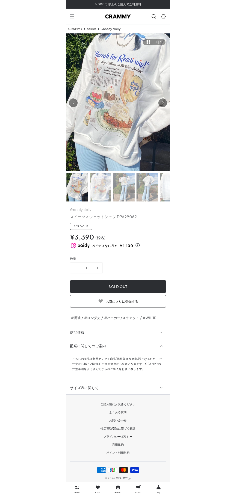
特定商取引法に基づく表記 (117, 428)
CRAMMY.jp (123, 477)
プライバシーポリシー (118, 436)
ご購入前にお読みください (117, 404)
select (92, 29)
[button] (72, 16)
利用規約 (118, 444)
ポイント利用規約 (118, 452)
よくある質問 (118, 412)
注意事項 (78, 369)
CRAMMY (75, 29)
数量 (73, 258)
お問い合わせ (118, 420)
